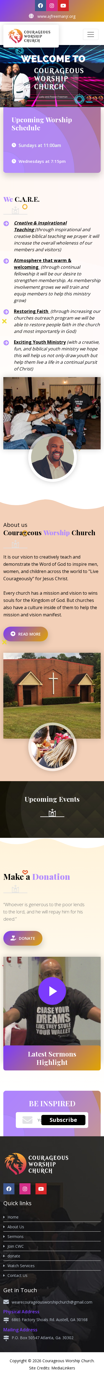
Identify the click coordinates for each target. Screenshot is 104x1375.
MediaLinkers (63, 1368)
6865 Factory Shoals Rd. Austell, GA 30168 (50, 1319)
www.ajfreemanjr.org (56, 16)
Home (13, 1217)
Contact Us (17, 1275)
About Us (15, 1226)
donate (13, 1256)
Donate (26, 938)
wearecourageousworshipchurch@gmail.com (52, 1302)
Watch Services (21, 1265)
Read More (29, 634)
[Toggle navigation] (90, 34)
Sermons (15, 1236)
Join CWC (15, 1246)
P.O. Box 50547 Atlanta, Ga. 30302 (42, 1337)
